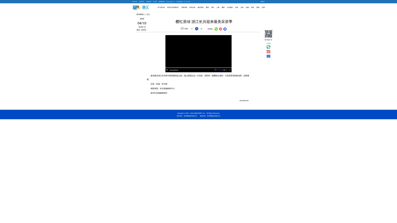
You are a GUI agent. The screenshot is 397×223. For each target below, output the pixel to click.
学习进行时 (161, 7)
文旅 (242, 7)
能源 (257, 7)
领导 (212, 7)
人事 (217, 7)
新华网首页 (141, 1)
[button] (167, 70)
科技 (252, 7)
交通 (263, 7)
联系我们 (263, 1)
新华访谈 (192, 7)
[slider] (224, 70)
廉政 (223, 7)
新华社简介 (135, 1)
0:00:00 (172, 70)
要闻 (207, 7)
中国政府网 (148, 1)
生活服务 (230, 7)
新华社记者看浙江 (173, 7)
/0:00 (176, 70)
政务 (236, 7)
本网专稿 (184, 7)
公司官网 (155, 1)
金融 (247, 7)
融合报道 (200, 7)
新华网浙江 (140, 14)
